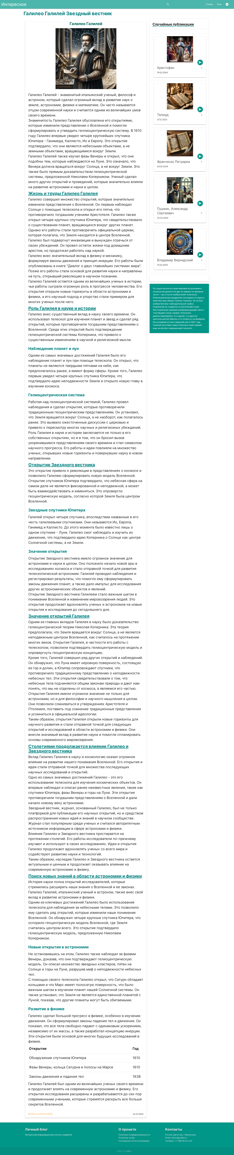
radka (128, 1151)
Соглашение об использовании (133, 1141)
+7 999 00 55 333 (183, 1141)
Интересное (13, 4)
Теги (219, 4)
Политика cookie (126, 1137)
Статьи (209, 4)
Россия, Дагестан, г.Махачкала (180, 1134)
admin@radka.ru (179, 1137)
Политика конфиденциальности (134, 1134)
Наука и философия (40, 1114)
